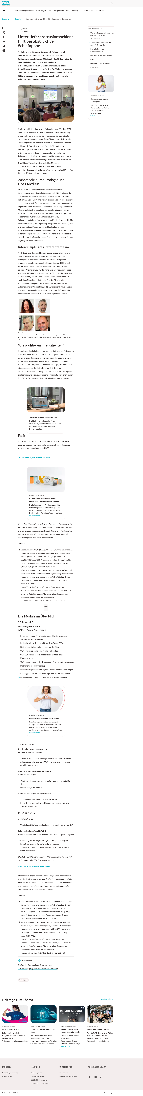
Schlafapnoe (23, 980)
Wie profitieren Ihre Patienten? (102, 56)
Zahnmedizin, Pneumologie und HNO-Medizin (100, 43)
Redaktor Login (108, 1093)
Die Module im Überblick (99, 64)
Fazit (92, 60)
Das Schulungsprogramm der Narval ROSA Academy (38, 968)
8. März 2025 (95, 68)
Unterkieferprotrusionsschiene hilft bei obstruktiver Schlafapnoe (102, 35)
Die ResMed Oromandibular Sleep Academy (35, 965)
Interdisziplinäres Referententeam (97, 50)
